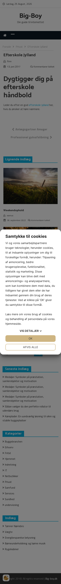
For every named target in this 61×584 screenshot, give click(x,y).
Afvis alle (30, 347)
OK (30, 338)
